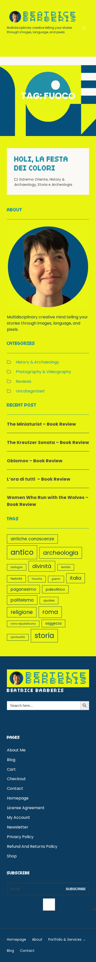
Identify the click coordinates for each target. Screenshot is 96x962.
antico (22, 552)
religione (22, 612)
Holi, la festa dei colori (41, 164)
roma (50, 612)
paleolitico (55, 589)
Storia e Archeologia (55, 184)
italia (75, 578)
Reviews (23, 381)
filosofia (37, 579)
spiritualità (18, 637)
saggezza (53, 623)
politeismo (22, 600)
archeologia (60, 553)
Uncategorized (30, 391)
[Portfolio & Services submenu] (83, 940)
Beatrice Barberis (36, 44)
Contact (15, 788)
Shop (12, 856)
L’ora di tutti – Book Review (38, 479)
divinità (41, 566)
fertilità (65, 567)
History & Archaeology (37, 362)
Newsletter (17, 827)
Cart (11, 769)
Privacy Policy (20, 837)
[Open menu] (83, 28)
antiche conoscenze (32, 539)
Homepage (18, 798)
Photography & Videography (43, 372)
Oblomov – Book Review (35, 461)
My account (18, 817)
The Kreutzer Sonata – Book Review (48, 442)
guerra (56, 579)
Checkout (16, 779)
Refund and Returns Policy (32, 846)
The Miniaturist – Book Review (41, 424)
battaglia (17, 567)
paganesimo (23, 589)
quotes (49, 600)
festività (16, 579)
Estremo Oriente (33, 179)
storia (44, 635)
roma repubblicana (23, 624)
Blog (11, 760)
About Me (16, 750)
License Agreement (26, 808)
